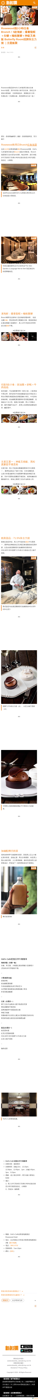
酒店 (19, 149)
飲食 (2, 47)
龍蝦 (7, 326)
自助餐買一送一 (8, 1396)
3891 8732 (14, 1245)
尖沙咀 (6, 149)
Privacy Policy (23, 1368)
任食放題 (32, 144)
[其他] (35, 48)
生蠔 (6, 320)
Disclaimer (14, 1368)
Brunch (16, 152)
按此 (12, 1251)
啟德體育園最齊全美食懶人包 (13, 1382)
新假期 (3, 52)
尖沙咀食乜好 (17, 1300)
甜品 (27, 542)
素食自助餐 (30, 1396)
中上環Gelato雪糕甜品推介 (20, 1384)
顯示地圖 (13, 1243)
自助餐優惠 (20, 1396)
